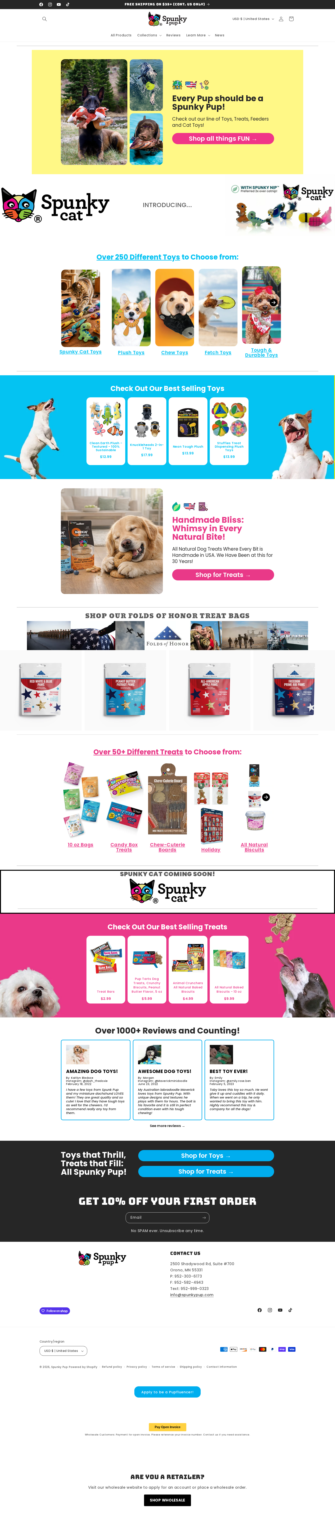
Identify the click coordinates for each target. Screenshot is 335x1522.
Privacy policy (137, 1367)
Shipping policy (191, 1367)
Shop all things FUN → (223, 138)
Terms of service (163, 1367)
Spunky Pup (59, 1367)
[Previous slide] (61, 302)
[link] (94, 112)
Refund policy (112, 1367)
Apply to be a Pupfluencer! (167, 1392)
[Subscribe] (204, 1217)
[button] (45, 19)
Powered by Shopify (83, 1367)
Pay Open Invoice (167, 1427)
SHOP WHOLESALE (167, 1500)
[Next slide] (273, 302)
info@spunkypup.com (192, 1294)
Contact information (221, 1367)
